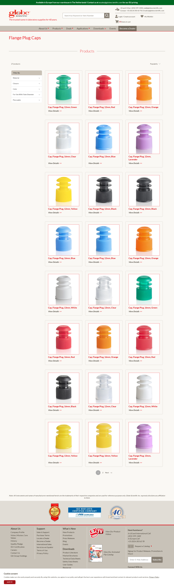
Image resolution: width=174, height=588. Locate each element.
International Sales (44, 544)
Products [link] (56, 28)
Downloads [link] (98, 28)
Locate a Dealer (43, 538)
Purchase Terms (43, 535)
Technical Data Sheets (71, 558)
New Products (68, 532)
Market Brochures (70, 555)
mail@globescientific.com (153, 8)
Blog (65, 541)
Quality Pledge (17, 544)
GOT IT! (10, 582)
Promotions (67, 535)
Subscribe (157, 559)
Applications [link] (83, 28)
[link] (33, 14)
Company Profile (17, 532)
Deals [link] (69, 28)
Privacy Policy (154, 577)
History (14, 541)
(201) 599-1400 (137, 8)
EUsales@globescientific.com (153, 11)
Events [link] (112, 28)
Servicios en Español (45, 547)
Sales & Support (43, 532)
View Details (53, 111)
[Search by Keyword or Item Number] (106, 15)
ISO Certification (18, 547)
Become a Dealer (44, 541)
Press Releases (69, 538)
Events (65, 544)
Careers (14, 550)
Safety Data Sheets (70, 561)
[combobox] (86, 15)
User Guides (68, 564)
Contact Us (15, 553)
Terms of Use (42, 550)
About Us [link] (43, 28)
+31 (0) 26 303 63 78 (134, 11)
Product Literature (70, 552)
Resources (67, 567)
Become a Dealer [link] (127, 28)
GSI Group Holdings (19, 556)
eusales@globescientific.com (110, 2)
